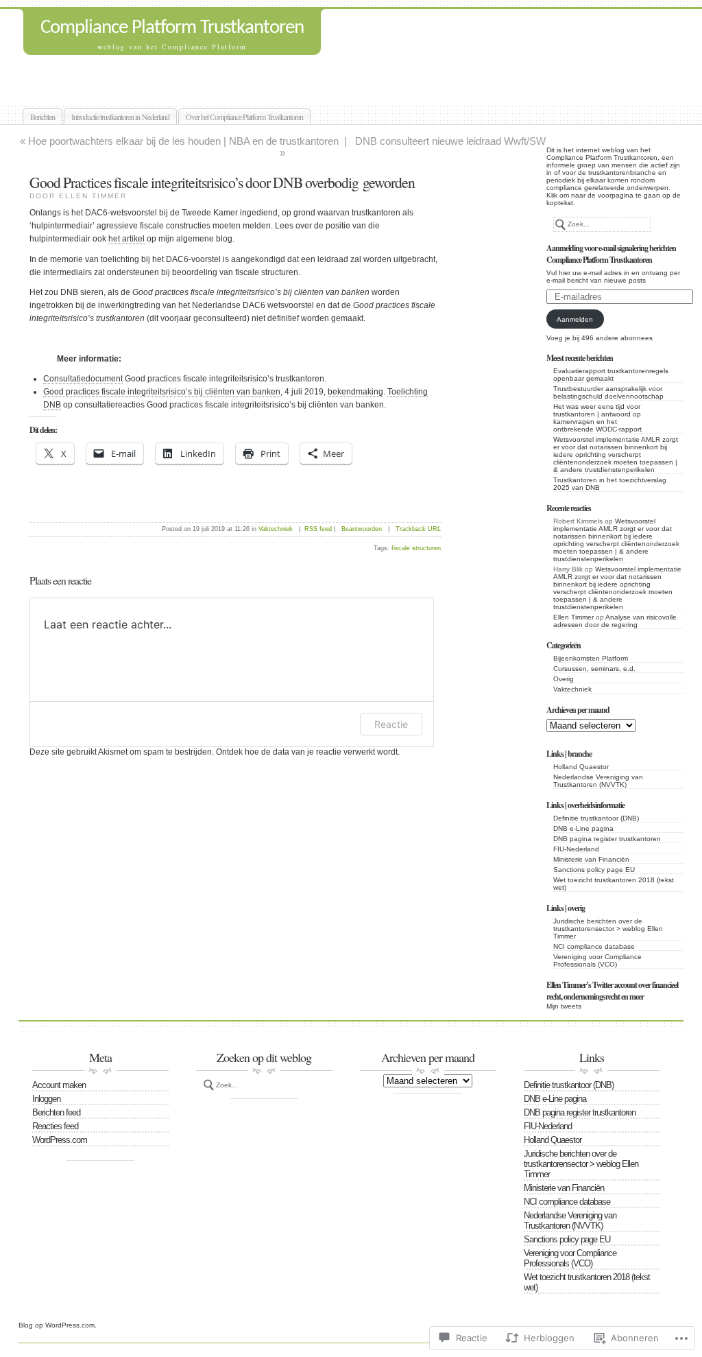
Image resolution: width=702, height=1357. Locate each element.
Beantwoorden (361, 529)
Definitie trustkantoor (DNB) (596, 818)
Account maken (59, 1085)
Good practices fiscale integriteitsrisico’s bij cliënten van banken (161, 392)
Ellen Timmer (573, 617)
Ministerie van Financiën (591, 859)
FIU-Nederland (576, 849)
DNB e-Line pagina (583, 828)
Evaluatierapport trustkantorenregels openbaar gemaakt (610, 374)
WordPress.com (59, 1140)
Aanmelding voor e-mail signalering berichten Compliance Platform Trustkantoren (611, 254)
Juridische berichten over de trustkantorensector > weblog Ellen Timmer (608, 928)
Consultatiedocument (83, 379)
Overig (563, 679)
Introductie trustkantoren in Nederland (120, 116)
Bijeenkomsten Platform (590, 658)
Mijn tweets (563, 1006)
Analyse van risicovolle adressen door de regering (615, 620)
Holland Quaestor (581, 766)
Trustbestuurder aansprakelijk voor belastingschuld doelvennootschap (608, 392)
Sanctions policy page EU (594, 869)
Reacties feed (55, 1126)
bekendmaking (355, 392)
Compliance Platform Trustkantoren (172, 28)
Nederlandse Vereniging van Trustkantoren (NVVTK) (598, 780)
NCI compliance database (594, 946)
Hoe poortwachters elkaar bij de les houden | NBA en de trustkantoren (183, 141)
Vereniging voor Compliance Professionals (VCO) (597, 960)
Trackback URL (418, 529)
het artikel (126, 239)
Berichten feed (56, 1112)
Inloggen (46, 1099)
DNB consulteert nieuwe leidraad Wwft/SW (450, 141)
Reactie (391, 724)
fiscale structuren (416, 548)
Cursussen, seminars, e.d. (594, 668)
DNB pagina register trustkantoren (607, 838)
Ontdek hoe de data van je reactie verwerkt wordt (307, 752)
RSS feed (318, 529)
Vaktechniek (572, 689)
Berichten (42, 116)
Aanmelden (575, 319)
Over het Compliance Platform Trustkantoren (244, 116)
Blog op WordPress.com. (58, 1325)
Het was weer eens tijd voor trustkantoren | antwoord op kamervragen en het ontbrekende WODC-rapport (597, 418)
